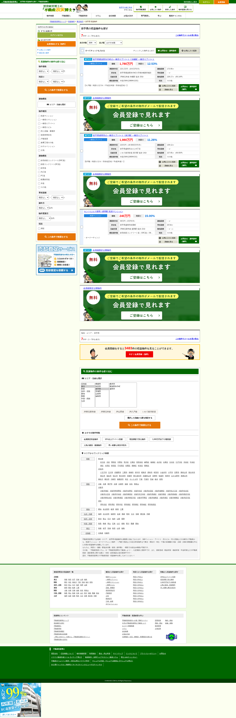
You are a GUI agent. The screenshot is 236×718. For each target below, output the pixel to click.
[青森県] (102, 384)
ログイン (206, 2)
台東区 (165, 462)
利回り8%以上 (138, 579)
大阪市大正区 (105, 494)
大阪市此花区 (148, 491)
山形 (118, 528)
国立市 (102, 476)
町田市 (156, 472)
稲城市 (161, 476)
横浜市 (106, 479)
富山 (104, 519)
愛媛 (132, 524)
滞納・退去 (158, 623)
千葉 (140, 479)
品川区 (159, 462)
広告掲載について (67, 653)
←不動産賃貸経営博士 (9, 2)
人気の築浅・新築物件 (93, 445)
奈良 (131, 484)
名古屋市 (106, 509)
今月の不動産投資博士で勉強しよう (134, 623)
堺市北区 (103, 504)
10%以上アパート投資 (114, 439)
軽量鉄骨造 (45, 179)
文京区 (171, 462)
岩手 (104, 528)
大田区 (107, 466)
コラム (98, 16)
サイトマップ (118, 653)
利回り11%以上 (138, 587)
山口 (118, 524)
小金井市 (163, 472)
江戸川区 (179, 462)
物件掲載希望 (81, 653)
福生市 (109, 476)
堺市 (99, 501)
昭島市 (143, 472)
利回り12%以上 (138, 590)
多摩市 (154, 476)
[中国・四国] (88, 398)
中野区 (119, 462)
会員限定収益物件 (91, 439)
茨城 (151, 479)
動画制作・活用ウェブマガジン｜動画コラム (101, 657)
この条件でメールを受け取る (187, 35)
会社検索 (112, 16)
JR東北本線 (106, 412)
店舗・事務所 (110, 587)
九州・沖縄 (88, 514)
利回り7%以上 (138, 577)
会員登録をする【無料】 (56, 44)
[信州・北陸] (88, 391)
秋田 (113, 528)
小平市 (170, 472)
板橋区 (153, 462)
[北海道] (88, 384)
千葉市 (146, 479)
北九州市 (106, 514)
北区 (108, 462)
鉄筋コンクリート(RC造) (50, 164)
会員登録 (221, 2)
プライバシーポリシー (148, 653)
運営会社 (54, 653)
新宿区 (113, 466)
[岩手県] (102, 389)
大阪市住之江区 (171, 491)
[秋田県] (102, 386)
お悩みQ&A (128, 16)
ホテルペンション (48, 146)
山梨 (118, 519)
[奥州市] (123, 384)
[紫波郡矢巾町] (123, 386)
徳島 (123, 524)
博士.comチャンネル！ (129, 657)
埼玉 (126, 479)
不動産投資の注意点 (60, 639)
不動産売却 (83, 16)
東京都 (100, 459)
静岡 (117, 509)
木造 (42, 183)
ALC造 (43, 172)
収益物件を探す (59, 623)
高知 (137, 524)
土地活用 (158, 628)
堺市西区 (127, 504)
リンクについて (131, 653)
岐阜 (112, 509)
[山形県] (102, 394)
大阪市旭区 (104, 491)
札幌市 (106, 533)
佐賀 (118, 514)
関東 (88, 459)
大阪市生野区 (127, 491)
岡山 (109, 524)
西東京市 (184, 476)
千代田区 (120, 466)
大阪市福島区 (153, 498)
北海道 (87, 533)
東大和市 (122, 476)
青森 (99, 528)
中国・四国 (88, 524)
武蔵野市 (117, 472)
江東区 (132, 462)
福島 (123, 528)
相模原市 (120, 479)
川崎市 (113, 479)
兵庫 (104, 484)
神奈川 (100, 479)
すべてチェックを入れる (95, 51)
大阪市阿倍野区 (115, 491)
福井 (113, 519)
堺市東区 (135, 504)
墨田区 (113, 462)
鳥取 (99, 524)
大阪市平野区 (142, 498)
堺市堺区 (111, 504)
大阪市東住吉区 (106, 498)
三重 (121, 509)
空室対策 (158, 620)
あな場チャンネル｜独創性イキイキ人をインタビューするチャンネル (76, 665)
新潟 (99, 519)
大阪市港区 (164, 498)
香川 (127, 524)
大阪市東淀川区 (130, 498)
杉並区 (140, 466)
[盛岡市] (123, 389)
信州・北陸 (88, 519)
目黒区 (127, 466)
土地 (42, 150)
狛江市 (115, 476)
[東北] (88, 386)
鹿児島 (142, 514)
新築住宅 (109, 598)
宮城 (109, 528)
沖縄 (148, 514)
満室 (42, 228)
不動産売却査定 (59, 631)
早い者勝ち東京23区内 (117, 445)
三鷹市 (124, 472)
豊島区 (146, 466)
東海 (88, 509)
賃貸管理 (158, 626)
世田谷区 (139, 462)
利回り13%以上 (138, 593)
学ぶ (159, 16)
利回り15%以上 (138, 598)
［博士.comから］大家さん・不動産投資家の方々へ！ (72, 637)
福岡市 (113, 514)
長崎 (123, 514)
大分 (132, 514)
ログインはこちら (125, 7)
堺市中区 (119, 504)
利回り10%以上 (138, 585)
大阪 (99, 484)
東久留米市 (137, 476)
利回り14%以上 (138, 596)
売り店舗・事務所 (48, 131)
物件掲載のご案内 (190, 2)
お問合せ (162, 653)
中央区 (192, 462)
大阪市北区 (138, 491)
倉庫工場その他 (47, 143)
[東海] (88, 394)
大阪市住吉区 (183, 491)
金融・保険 (169, 623)
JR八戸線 (133, 412)
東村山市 (184, 472)
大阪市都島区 (174, 498)
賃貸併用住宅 (46, 135)
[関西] (88, 396)
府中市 (137, 472)
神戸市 (109, 484)
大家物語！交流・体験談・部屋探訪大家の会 (137, 637)
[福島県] (102, 396)
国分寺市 (191, 472)
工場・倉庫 (109, 601)
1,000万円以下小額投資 (161, 439)
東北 (88, 528)
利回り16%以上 (138, 601)
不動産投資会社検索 (60, 634)
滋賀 (126, 484)
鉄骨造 (43, 168)
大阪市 (100, 487)
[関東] (88, 389)
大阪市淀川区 (185, 498)
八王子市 (103, 472)
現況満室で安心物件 (137, 439)
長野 (123, 519)
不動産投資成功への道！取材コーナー (135, 620)
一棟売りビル (46, 127)
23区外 (100, 469)
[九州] (88, 401)
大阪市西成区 (172, 494)
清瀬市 (129, 476)
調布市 (150, 472)
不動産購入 (66, 16)
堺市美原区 (152, 504)
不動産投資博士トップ (61, 620)
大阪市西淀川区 (184, 494)
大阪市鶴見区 (127, 494)
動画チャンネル (175, 16)
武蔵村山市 (147, 476)
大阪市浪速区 (152, 494)
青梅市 (131, 472)
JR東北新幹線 (90, 412)
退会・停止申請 (104, 653)
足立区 (102, 462)
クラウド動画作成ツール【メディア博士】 (66, 657)
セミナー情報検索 (128, 626)
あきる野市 (175, 476)
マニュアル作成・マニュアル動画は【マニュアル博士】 (112, 661)
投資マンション (47, 116)
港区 (102, 466)
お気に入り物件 (45, 50)
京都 (115, 484)
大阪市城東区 (159, 491)
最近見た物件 (44, 53)
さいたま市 (134, 479)
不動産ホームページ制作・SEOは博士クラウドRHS (70, 661)
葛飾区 (134, 466)
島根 (104, 524)
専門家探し (145, 16)
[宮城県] (102, 391)
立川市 (110, 472)
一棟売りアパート (48, 123)
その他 (43, 187)
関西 (88, 484)
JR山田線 (120, 412)
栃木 (156, 479)
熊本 (128, 514)
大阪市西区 (162, 494)
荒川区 (126, 462)
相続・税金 (169, 620)
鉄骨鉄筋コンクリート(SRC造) (53, 160)
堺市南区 (143, 504)
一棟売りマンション (49, 120)
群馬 (161, 479)
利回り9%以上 (138, 582)
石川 (109, 519)
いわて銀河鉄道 (149, 412)
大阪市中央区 (116, 494)
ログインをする (56, 35)
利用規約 (92, 653)
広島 (113, 524)
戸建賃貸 (44, 139)
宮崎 (137, 514)
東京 (65, 582)
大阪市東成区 (118, 498)
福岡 (99, 514)
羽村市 (167, 476)
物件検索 (50, 16)
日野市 (176, 472)
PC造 (43, 176)
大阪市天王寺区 (139, 494)
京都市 (120, 484)
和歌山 (136, 484)
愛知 (99, 509)
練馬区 (146, 462)
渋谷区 (186, 462)
